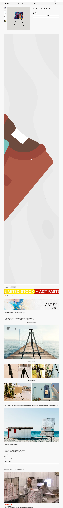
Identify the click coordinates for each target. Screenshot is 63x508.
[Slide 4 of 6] (5, 16)
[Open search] (54, 3)
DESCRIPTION (7, 287)
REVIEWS (13, 287)
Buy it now (46, 17)
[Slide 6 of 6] (5, 21)
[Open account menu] (55, 3)
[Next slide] (40, 1)
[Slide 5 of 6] (5, 18)
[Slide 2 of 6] (5, 11)
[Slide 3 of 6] (5, 13)
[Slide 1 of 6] (5, 8)
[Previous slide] (22, 1)
